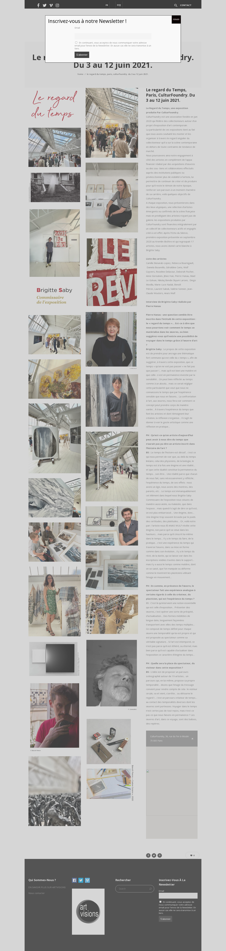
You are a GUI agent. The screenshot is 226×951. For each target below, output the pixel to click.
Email (77, 27)
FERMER (176, 19)
